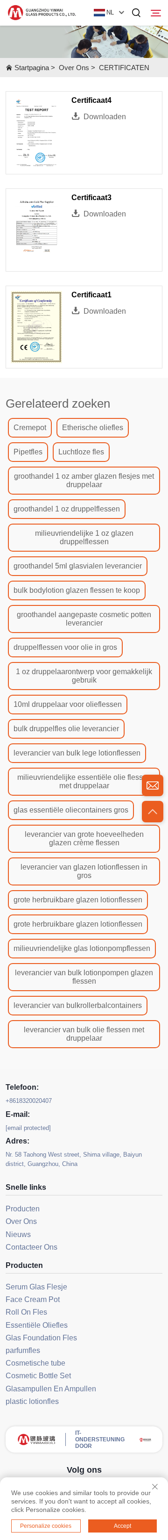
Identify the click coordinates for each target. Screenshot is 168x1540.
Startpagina (31, 68)
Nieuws (18, 1234)
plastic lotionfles (32, 1401)
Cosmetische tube (35, 1363)
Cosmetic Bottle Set (38, 1376)
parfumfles (23, 1350)
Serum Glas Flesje (36, 1287)
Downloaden (105, 117)
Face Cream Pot (33, 1299)
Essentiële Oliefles (37, 1325)
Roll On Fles (26, 1312)
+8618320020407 (29, 1100)
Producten (23, 1209)
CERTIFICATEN (124, 68)
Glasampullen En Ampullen (51, 1389)
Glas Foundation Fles (41, 1338)
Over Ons (74, 68)
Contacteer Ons (31, 1247)
